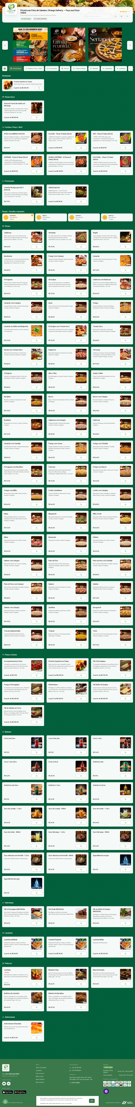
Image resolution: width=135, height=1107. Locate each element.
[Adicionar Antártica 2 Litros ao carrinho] (125, 799)
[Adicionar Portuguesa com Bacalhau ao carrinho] (36, 481)
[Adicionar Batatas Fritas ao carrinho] (81, 984)
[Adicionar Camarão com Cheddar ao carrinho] (36, 457)
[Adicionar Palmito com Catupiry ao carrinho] (36, 575)
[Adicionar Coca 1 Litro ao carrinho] (125, 752)
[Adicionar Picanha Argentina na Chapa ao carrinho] (39, 88)
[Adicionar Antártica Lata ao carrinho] (125, 776)
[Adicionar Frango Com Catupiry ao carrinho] (81, 270)
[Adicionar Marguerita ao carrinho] (81, 528)
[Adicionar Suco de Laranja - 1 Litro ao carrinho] (36, 823)
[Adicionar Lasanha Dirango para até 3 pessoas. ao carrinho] (36, 202)
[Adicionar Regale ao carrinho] (125, 247)
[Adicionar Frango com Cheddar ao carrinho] (125, 457)
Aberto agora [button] (26, 18)
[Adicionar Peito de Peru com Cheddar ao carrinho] (125, 575)
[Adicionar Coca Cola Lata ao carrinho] (81, 752)
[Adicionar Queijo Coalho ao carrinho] (125, 387)
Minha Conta (39, 1076)
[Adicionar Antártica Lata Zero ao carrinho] (36, 799)
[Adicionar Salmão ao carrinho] (125, 598)
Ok (92, 1101)
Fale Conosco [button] (40, 1073)
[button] (40, 18)
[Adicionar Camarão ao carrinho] (125, 270)
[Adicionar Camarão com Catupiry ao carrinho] (36, 317)
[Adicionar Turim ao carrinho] (125, 645)
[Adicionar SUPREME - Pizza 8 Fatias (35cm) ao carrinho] (36, 171)
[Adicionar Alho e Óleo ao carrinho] (81, 387)
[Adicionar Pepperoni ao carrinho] (81, 364)
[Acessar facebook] (4, 1083)
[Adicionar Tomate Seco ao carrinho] (125, 340)
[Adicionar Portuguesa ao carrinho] (36, 294)
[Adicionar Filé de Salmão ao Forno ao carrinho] (36, 722)
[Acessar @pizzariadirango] (8, 1083)
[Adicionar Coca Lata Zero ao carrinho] (36, 752)
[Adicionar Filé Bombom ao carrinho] (81, 699)
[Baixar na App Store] (7, 1092)
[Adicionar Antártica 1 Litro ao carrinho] (81, 799)
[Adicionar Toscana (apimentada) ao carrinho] (36, 645)
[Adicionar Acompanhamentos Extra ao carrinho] (36, 675)
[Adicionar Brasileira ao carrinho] (36, 434)
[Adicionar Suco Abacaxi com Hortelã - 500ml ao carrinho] (81, 869)
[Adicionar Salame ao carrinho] (81, 598)
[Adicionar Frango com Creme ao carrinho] (81, 457)
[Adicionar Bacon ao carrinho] (81, 411)
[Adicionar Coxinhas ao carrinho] (36, 984)
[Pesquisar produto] (86, 16)
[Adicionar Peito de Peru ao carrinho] (81, 575)
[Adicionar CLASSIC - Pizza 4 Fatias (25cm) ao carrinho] (81, 148)
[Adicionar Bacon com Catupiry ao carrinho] (125, 411)
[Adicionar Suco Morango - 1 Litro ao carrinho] (81, 846)
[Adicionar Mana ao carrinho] (36, 528)
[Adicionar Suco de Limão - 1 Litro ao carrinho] (125, 823)
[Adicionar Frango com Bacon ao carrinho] (125, 481)
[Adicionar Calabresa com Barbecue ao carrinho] (125, 294)
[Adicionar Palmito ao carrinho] (125, 551)
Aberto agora (108, 1067)
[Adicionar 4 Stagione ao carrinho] (36, 387)
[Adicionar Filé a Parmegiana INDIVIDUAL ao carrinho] (36, 923)
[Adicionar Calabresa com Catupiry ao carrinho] (81, 434)
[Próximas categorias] (132, 68)
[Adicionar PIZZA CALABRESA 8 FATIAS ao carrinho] (36, 148)
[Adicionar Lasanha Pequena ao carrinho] (81, 954)
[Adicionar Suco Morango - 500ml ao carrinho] (125, 846)
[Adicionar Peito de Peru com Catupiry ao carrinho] (36, 598)
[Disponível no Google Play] (20, 1092)
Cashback (39, 1070)
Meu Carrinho (40, 1082)
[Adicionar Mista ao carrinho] (36, 551)
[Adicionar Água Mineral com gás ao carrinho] (125, 869)
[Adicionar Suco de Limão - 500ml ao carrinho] (36, 846)
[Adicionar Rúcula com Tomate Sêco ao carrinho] (36, 364)
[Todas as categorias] (4, 68)
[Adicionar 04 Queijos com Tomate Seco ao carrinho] (81, 340)
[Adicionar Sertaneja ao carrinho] (81, 247)
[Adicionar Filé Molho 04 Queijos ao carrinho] (125, 699)
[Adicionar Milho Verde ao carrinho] (125, 528)
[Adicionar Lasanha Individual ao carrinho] (36, 954)
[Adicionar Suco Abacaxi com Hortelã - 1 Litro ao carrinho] (36, 869)
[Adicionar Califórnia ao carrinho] (125, 434)
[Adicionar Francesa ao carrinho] (81, 481)
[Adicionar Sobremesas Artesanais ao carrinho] (36, 1038)
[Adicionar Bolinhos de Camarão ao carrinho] (36, 1007)
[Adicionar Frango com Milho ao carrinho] (36, 504)
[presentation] (5, 45)
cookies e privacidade (66, 1103)
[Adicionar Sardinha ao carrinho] (81, 621)
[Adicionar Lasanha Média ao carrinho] (125, 954)
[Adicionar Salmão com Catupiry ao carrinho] (36, 621)
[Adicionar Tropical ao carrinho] (81, 645)
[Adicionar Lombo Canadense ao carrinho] (81, 504)
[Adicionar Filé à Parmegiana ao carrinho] (125, 675)
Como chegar (76, 1082)
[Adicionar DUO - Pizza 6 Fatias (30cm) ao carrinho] (125, 148)
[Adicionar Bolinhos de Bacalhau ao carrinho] (81, 1007)
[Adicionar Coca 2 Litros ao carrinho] (81, 776)
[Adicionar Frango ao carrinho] (125, 317)
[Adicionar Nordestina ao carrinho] (36, 270)
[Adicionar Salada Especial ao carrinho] (81, 202)
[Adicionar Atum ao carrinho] (81, 317)
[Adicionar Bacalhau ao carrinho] (36, 411)
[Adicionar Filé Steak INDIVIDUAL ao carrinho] (81, 923)
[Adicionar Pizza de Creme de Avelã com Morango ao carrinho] (36, 117)
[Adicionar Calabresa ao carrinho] (36, 247)
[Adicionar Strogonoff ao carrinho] (125, 621)
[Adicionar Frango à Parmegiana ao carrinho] (36, 699)
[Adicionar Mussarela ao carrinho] (81, 551)
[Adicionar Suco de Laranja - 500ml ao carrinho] (81, 823)
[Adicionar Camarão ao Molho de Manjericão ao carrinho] (36, 340)
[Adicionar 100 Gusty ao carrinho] (125, 364)
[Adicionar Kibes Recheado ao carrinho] (125, 984)
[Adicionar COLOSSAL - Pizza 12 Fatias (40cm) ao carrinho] (125, 171)
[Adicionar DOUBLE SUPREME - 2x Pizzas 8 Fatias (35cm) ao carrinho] (81, 171)
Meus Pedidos (40, 1079)
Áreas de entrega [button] (41, 1067)
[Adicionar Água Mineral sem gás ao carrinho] (36, 893)
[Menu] (127, 16)
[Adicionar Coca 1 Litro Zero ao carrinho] (36, 776)
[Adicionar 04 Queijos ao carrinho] (81, 294)
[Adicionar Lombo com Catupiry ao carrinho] (125, 504)
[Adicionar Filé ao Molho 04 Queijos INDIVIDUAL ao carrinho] (125, 923)
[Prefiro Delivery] (127, 1103)
